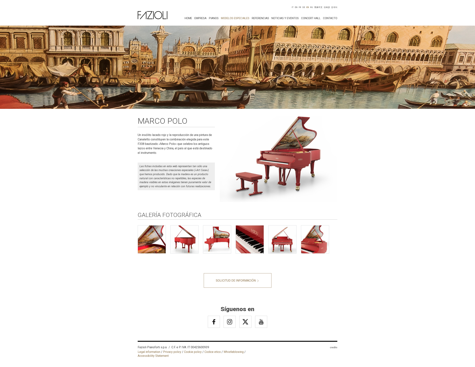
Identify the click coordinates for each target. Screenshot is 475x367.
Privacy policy (172, 352)
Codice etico (212, 352)
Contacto (330, 18)
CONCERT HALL (311, 18)
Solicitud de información (236, 280)
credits (333, 347)
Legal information (149, 352)
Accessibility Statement (153, 356)
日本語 (327, 7)
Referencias (260, 18)
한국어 (334, 7)
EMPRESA (200, 18)
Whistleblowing (234, 352)
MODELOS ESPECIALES (235, 18)
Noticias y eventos (285, 18)
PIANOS (214, 18)
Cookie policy (193, 352)
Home (188, 18)
